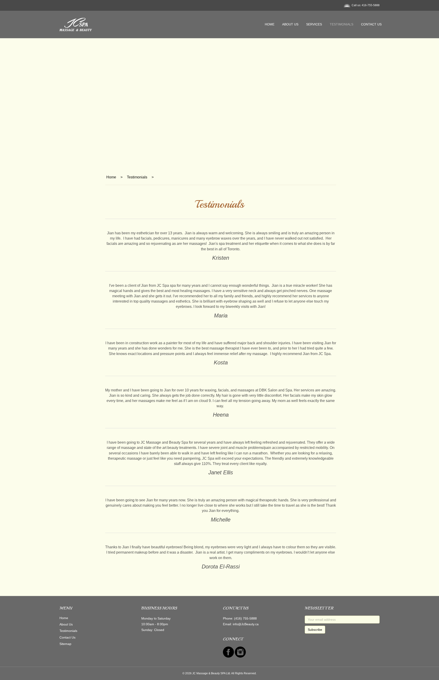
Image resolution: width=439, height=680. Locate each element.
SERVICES (314, 24)
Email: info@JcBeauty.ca (241, 624)
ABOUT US (290, 24)
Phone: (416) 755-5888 (240, 618)
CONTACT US (371, 24)
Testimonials (68, 631)
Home (63, 618)
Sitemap (65, 644)
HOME (269, 24)
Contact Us (67, 637)
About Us (66, 624)
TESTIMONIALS (341, 24)
